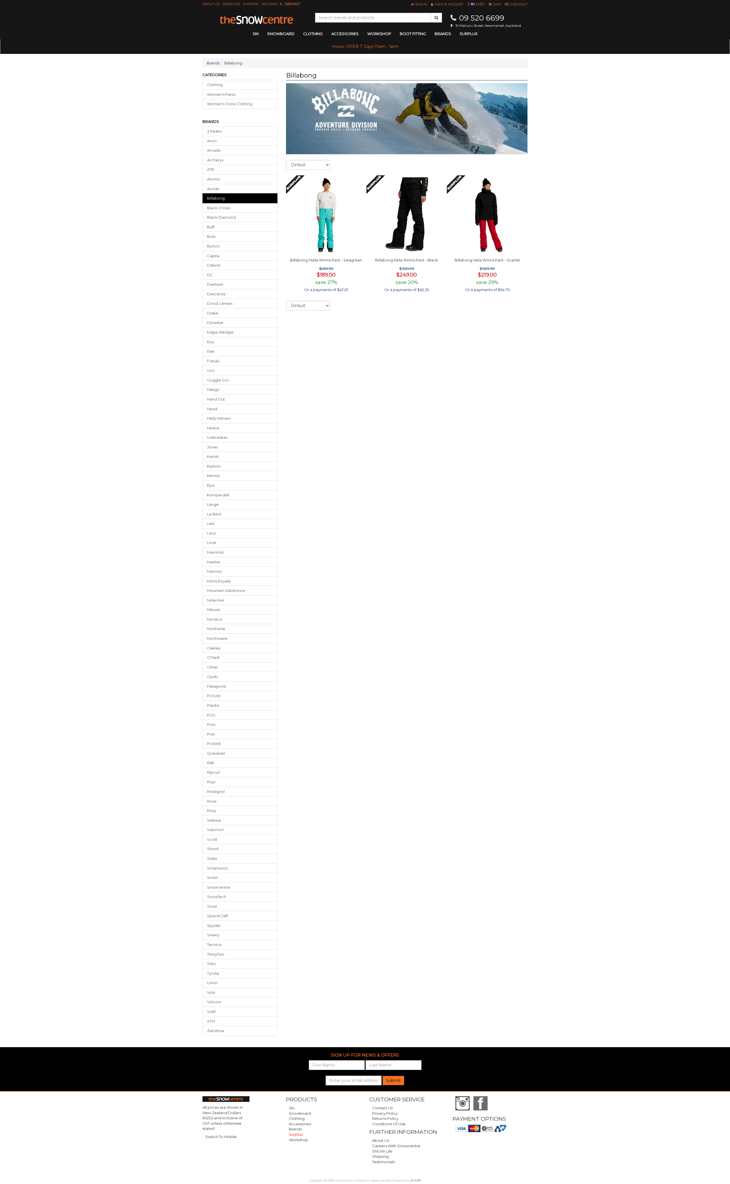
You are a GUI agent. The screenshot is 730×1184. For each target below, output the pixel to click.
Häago (213, 389)
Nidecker (215, 600)
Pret (211, 734)
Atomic (213, 179)
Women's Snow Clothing (229, 103)
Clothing (215, 84)
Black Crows (218, 208)
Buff (210, 227)
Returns (269, 4)
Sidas (212, 858)
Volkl (211, 1011)
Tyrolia (213, 973)
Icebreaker (217, 437)
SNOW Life (231, 4)
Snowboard (300, 1113)
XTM (211, 1021)
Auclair (213, 188)
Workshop (379, 33)
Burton (213, 246)
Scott (212, 839)
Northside (216, 628)
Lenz (211, 533)
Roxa (211, 801)
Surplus (469, 33)
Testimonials (383, 1161)
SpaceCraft (217, 915)
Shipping (251, 4)
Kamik (213, 456)
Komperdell (218, 495)
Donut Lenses (219, 303)
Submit (393, 1080)
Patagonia (216, 686)
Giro (211, 370)
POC (211, 715)
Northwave (217, 638)
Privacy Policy (385, 1113)
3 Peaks (214, 131)
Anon (212, 141)
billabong (216, 198)
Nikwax (213, 609)
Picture (213, 695)
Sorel (212, 906)
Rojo (211, 781)
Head (212, 409)
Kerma (213, 475)
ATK (210, 169)
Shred (212, 848)
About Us (211, 4)
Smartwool (217, 868)
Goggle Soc (218, 380)
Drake (212, 313)
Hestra (213, 428)
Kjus (210, 485)
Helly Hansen (219, 418)
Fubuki (213, 361)
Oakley (213, 648)
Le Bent (214, 514)
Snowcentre (218, 887)
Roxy (211, 810)
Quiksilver (216, 753)
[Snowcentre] (257, 20)
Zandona (215, 1030)
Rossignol (216, 791)
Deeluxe (215, 284)
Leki (211, 523)
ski (256, 33)
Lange (213, 504)
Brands (443, 33)
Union (212, 982)
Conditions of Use (388, 1124)
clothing (313, 33)
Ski (292, 1108)
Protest (214, 743)
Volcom (214, 1002)
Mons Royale (219, 581)
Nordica (214, 619)
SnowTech (216, 896)
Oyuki (212, 676)
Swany (213, 935)
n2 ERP (415, 1180)
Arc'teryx (215, 160)
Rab (210, 762)
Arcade (214, 150)
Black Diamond (221, 217)
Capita (213, 255)
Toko (211, 963)
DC (210, 275)
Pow (211, 724)
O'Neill (213, 657)
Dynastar (215, 322)
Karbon (214, 466)
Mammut (215, 552)
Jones (212, 447)
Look (211, 542)
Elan (211, 351)
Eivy (210, 342)
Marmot (214, 571)
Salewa (214, 820)
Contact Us (382, 1108)
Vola (211, 992)
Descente (216, 294)
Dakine (213, 265)
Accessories (300, 1124)
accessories (345, 33)
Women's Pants (221, 94)
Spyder (214, 925)
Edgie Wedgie (220, 332)
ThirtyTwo (215, 954)
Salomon (215, 829)
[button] (419, 4)
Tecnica (214, 944)
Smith (212, 877)
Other (212, 667)
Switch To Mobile (221, 1136)
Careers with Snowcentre (396, 1146)
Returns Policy (385, 1118)
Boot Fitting (413, 33)
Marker (213, 562)
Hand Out (216, 399)
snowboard (281, 33)
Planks (213, 705)
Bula (211, 236)
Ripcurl (213, 772)
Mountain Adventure (226, 590)
